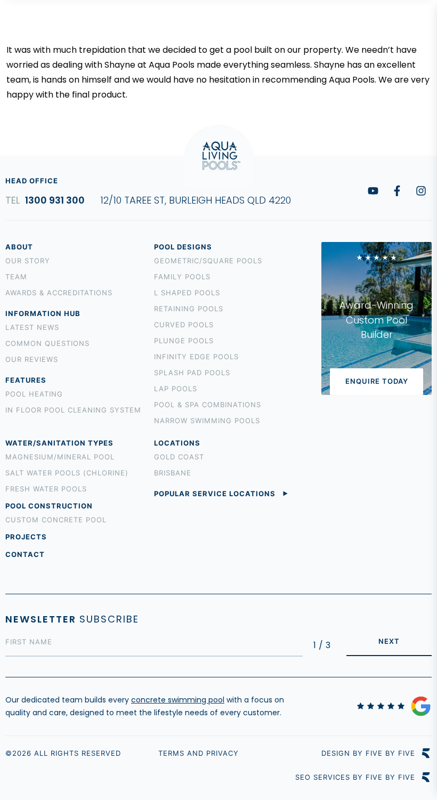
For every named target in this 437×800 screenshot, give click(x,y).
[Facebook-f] (397, 190)
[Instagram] (421, 190)
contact (25, 554)
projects (26, 536)
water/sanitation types (59, 443)
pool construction (49, 506)
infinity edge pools (196, 356)
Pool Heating (34, 394)
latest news (32, 327)
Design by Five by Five (368, 753)
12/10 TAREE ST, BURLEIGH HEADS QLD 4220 (195, 200)
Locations (177, 443)
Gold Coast (179, 456)
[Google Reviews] (394, 706)
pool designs (183, 247)
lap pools (175, 388)
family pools (182, 276)
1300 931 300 (129, 28)
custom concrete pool (56, 519)
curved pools (184, 324)
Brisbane (172, 472)
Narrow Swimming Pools (207, 420)
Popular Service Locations (215, 493)
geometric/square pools (208, 260)
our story (27, 260)
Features (25, 380)
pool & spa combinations (207, 404)
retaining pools (188, 308)
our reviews (31, 359)
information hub (42, 313)
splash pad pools (192, 372)
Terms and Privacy (198, 753)
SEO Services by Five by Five (355, 777)
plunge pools (184, 340)
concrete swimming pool (177, 699)
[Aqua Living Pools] (37, 28)
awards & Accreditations (58, 292)
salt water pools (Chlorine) (66, 472)
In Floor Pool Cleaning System (73, 410)
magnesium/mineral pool (60, 456)
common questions (47, 343)
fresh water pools (46, 488)
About (19, 247)
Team (16, 276)
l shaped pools (187, 292)
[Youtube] (373, 190)
